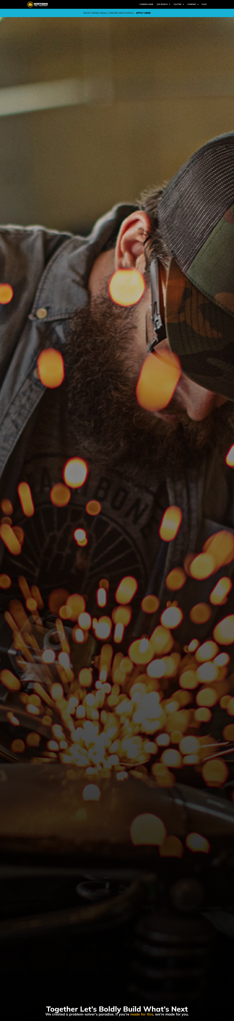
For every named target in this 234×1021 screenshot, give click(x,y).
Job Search (162, 4)
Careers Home (146, 4)
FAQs (204, 4)
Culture (177, 4)
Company (191, 4)
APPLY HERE (143, 12)
